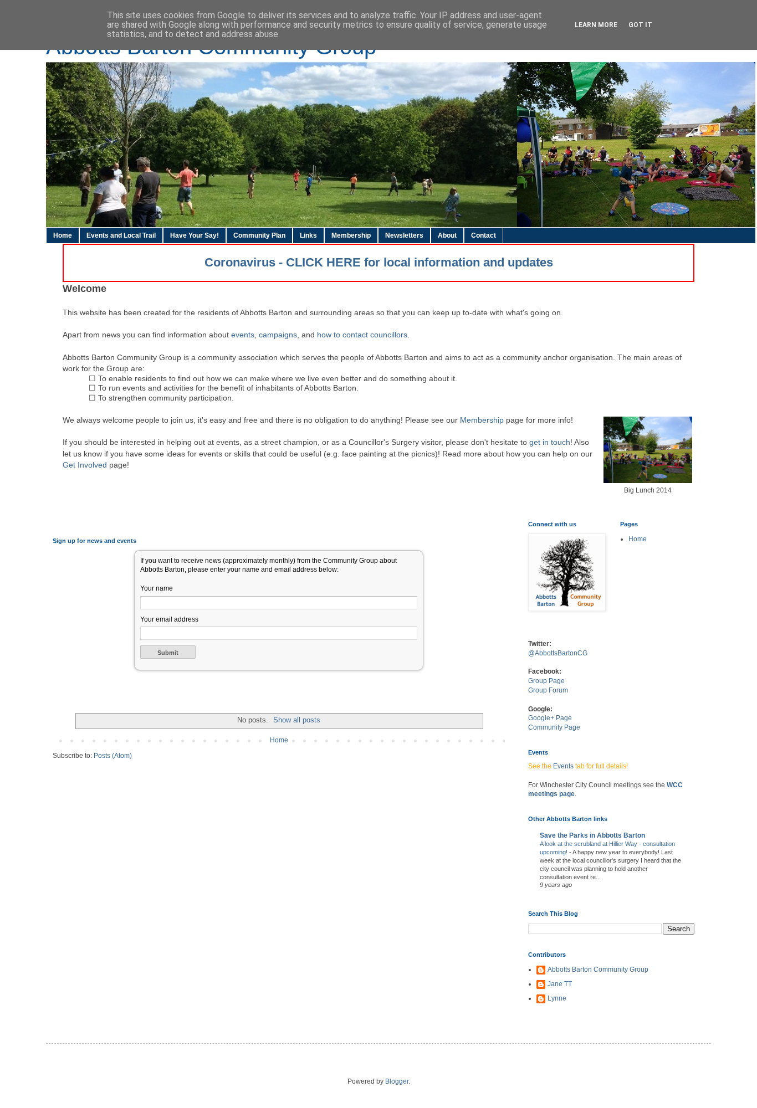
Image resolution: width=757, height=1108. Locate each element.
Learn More (596, 25)
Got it (640, 25)
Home (62, 235)
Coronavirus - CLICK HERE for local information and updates (378, 262)
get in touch (549, 442)
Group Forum (548, 690)
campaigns (278, 334)
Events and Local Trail (121, 235)
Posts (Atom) (113, 756)
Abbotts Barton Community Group (598, 969)
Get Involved (85, 464)
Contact (483, 235)
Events (563, 766)
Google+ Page (550, 718)
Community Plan (259, 235)
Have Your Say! (194, 235)
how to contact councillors (362, 334)
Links (308, 235)
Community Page (554, 727)
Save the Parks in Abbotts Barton (592, 835)
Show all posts (296, 720)
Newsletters (404, 235)
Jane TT (560, 984)
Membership (351, 235)
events (242, 334)
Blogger (396, 1081)
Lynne (557, 998)
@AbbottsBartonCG (557, 653)
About (447, 235)
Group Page (546, 681)
